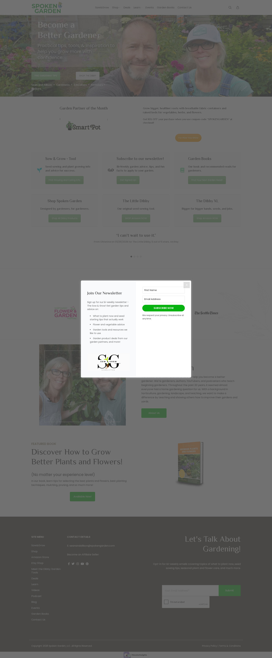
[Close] (187, 285)
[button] (108, 362)
